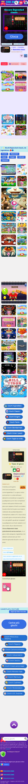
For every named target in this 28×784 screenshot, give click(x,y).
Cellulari (21, 157)
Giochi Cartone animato (14, 650)
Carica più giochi (14, 624)
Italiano (6, 764)
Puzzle (4, 154)
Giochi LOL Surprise (14, 693)
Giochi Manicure (14, 677)
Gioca (14, 36)
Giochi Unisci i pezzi (14, 433)
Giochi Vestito (14, 660)
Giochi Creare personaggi (14, 666)
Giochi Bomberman (14, 428)
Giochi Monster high (14, 671)
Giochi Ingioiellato (15, 406)
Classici (12, 157)
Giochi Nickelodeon (14, 688)
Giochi (4, 64)
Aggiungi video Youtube (18, 611)
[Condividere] (25, 55)
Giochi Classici (14, 411)
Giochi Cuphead (14, 682)
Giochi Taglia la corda (15, 439)
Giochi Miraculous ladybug (11, 638)
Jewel (4, 157)
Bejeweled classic (8, 778)
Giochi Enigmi (14, 417)
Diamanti (5, 160)
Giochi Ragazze (14, 644)
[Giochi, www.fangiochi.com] (10, 3)
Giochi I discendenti (14, 655)
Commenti (14, 64)
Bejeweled (14, 154)
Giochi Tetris (14, 422)
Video (23, 64)
